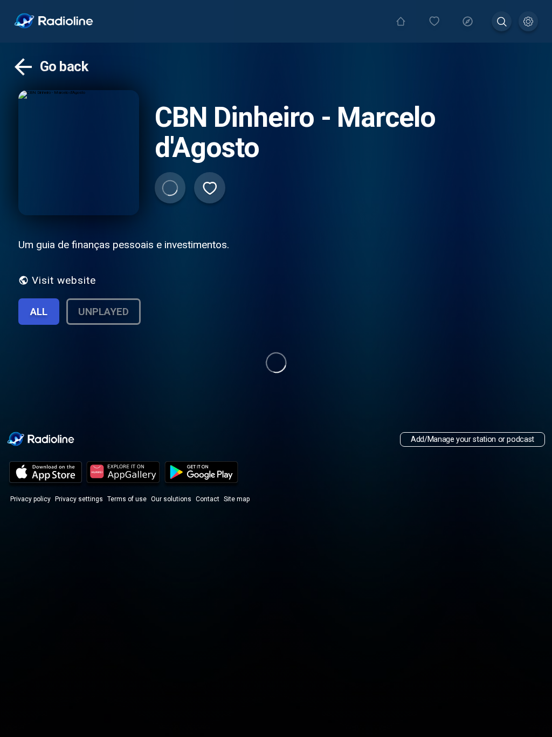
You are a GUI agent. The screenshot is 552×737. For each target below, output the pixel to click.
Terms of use (127, 499)
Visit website (64, 280)
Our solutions (171, 499)
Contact (207, 499)
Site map (237, 499)
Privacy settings (79, 499)
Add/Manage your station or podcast (472, 439)
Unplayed (103, 311)
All (38, 311)
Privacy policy (30, 499)
